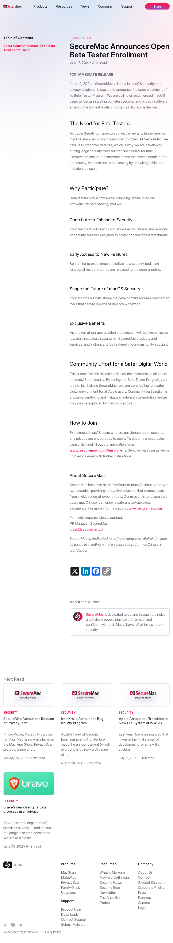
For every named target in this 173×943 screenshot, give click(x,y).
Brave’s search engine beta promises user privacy (25, 809)
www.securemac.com (145, 508)
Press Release (81, 38)
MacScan (68, 872)
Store (157, 6)
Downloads (69, 914)
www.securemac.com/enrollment (98, 450)
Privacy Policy (52, 932)
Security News (111, 882)
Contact (144, 877)
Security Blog (110, 887)
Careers (144, 903)
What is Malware (112, 872)
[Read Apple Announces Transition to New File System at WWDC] (144, 695)
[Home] (8, 864)
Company (105, 6)
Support (127, 6)
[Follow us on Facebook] (13, 925)
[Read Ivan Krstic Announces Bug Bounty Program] (86, 695)
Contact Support (73, 919)
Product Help (71, 909)
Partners (144, 897)
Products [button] (40, 6)
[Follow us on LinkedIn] (20, 925)
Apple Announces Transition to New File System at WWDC (143, 721)
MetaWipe (68, 877)
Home (33, 6)
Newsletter (108, 892)
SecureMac (95, 614)
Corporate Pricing (151, 887)
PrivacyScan (71, 882)
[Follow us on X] (5, 924)
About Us (145, 872)
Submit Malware (73, 924)
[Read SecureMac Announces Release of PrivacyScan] (28, 695)
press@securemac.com (87, 529)
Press (142, 892)
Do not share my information (20, 932)
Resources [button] (64, 6)
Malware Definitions (115, 877)
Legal (142, 908)
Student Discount (151, 882)
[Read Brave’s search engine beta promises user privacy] (28, 783)
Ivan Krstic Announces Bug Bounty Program (82, 721)
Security (10, 712)
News (85, 6)
